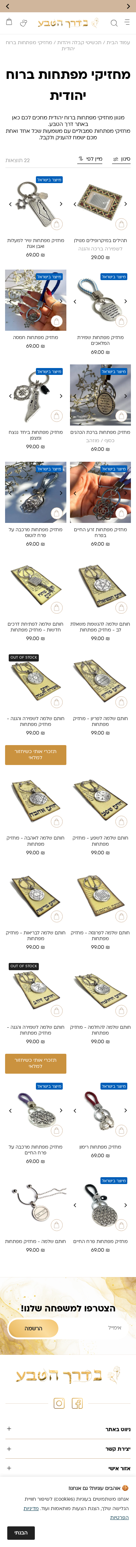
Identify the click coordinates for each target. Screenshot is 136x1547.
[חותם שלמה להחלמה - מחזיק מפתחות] (100, 989)
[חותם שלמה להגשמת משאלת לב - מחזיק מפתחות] (100, 586)
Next (75, 204)
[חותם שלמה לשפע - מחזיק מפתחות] (100, 801)
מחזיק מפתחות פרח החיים (100, 1242)
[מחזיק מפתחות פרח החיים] (100, 1204)
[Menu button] (127, 22)
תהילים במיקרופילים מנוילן (100, 241)
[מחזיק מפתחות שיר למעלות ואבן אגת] (35, 203)
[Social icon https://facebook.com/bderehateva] (77, 1403)
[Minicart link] (9, 21)
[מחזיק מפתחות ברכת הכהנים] (100, 395)
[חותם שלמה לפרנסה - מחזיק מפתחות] (100, 895)
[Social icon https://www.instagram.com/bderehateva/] (59, 1403)
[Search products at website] (114, 23)
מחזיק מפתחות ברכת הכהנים (100, 433)
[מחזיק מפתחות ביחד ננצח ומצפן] (35, 395)
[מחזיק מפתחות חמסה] (35, 300)
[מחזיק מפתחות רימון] (100, 1109)
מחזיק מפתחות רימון (100, 1147)
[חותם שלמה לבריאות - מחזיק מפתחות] (35, 895)
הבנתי (21, 1533)
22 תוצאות (17, 160)
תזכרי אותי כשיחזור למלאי (36, 754)
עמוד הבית (118, 43)
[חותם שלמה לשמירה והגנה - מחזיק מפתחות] (35, 681)
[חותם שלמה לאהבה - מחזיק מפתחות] (35, 801)
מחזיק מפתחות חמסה (35, 338)
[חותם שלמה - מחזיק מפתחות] (35, 1204)
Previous (125, 204)
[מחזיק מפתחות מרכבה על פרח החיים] (35, 1109)
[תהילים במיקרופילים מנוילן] (100, 203)
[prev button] (128, 6)
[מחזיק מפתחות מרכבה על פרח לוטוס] (35, 492)
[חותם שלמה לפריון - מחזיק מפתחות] (100, 681)
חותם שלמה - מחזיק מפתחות (35, 1242)
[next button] (8, 6)
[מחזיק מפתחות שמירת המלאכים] (100, 300)
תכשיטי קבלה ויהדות (79, 43)
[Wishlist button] (23, 23)
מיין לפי (94, 159)
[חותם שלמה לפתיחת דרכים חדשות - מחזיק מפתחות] (35, 586)
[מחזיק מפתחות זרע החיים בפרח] (100, 492)
